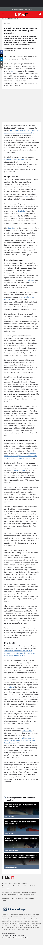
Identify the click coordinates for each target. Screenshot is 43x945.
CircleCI (26, 196)
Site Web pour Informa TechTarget (11, 892)
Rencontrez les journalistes (9, 885)
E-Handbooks (5, 898)
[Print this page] (1, 63)
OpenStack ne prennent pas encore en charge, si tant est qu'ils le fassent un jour (20, 740)
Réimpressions (6, 888)
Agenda (4, 894)
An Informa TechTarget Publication (21, 9)
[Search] (40, 14)
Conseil (7, 23)
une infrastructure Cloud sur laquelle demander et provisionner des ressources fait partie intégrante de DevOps (21, 653)
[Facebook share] (1, 52)
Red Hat (11, 228)
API (24, 769)
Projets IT (4, 900)
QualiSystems (27, 731)
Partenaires (25, 892)
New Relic (21, 211)
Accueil (4, 18)
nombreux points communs (14, 159)
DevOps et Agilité (13, 18)
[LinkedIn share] (1, 59)
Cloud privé (10, 687)
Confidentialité (6, 938)
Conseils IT (14, 898)
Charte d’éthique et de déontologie (18, 883)
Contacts (20, 885)
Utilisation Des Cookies (30, 885)
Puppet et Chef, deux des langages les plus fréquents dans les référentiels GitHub (20, 455)
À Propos (4, 883)
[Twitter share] (1, 55)
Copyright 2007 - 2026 (9, 936)
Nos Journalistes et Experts (15, 894)
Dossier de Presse (29, 894)
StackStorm (30, 280)
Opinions (20, 898)
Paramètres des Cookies (20, 938)
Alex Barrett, (8, 48)
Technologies (32, 892)
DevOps (13, 71)
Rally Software (19, 470)
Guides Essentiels (29, 898)
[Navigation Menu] (3, 14)
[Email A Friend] (1, 66)
